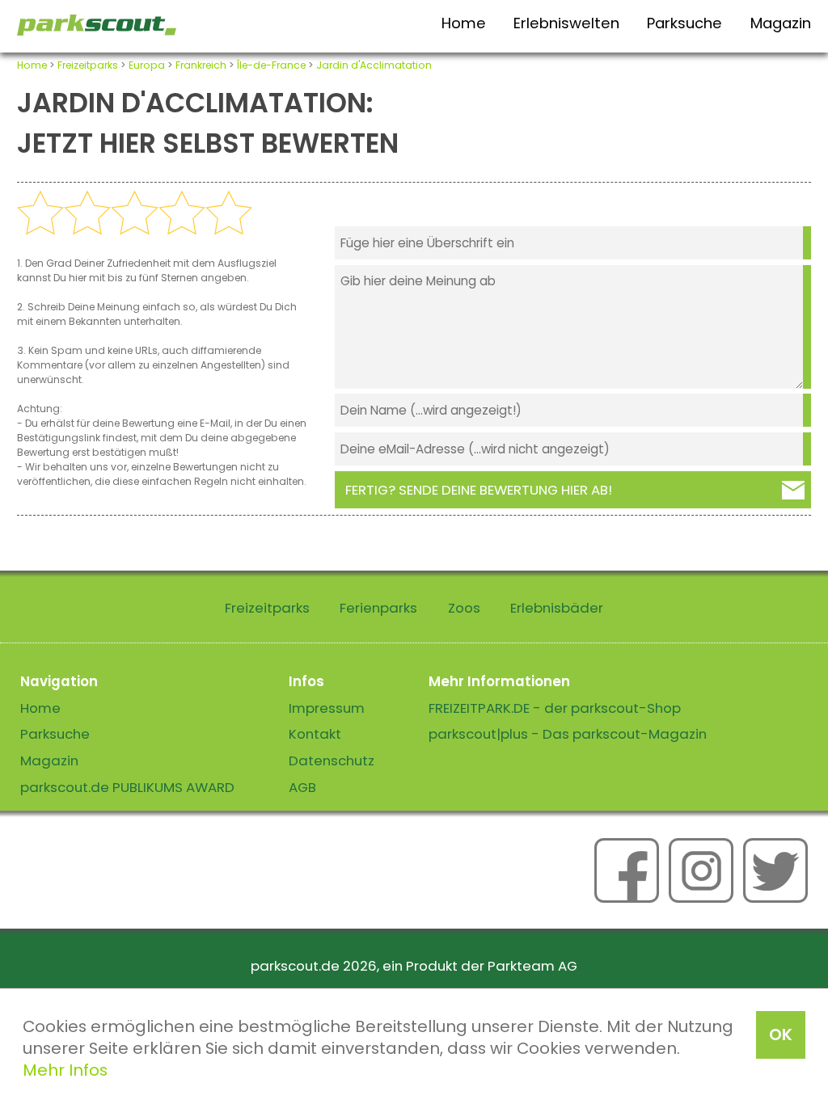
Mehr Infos (65, 1070)
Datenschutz (331, 760)
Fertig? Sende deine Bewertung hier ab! (478, 489)
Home (463, 23)
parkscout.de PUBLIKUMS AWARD (127, 787)
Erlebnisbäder (556, 607)
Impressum (327, 708)
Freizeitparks (87, 65)
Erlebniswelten (566, 23)
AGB (302, 787)
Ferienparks (378, 607)
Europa (147, 65)
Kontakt (315, 734)
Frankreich (200, 65)
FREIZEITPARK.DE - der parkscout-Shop (555, 708)
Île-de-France (271, 65)
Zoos (464, 607)
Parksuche (684, 23)
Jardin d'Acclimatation (374, 65)
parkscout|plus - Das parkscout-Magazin (568, 734)
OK (780, 1034)
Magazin (780, 23)
